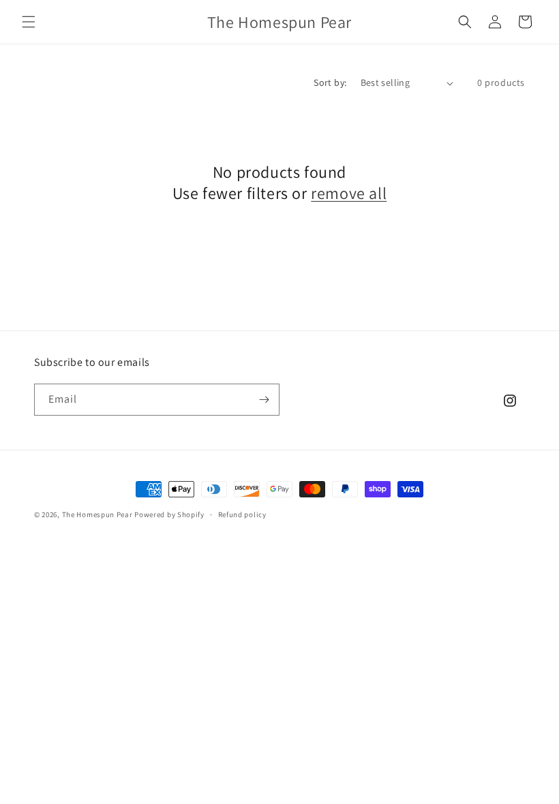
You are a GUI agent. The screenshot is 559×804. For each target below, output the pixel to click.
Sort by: (330, 82)
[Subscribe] (264, 400)
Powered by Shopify (169, 514)
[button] (29, 22)
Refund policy (242, 514)
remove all (349, 193)
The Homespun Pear (97, 514)
